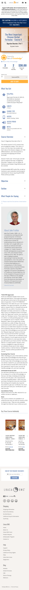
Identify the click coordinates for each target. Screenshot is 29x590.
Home (4, 527)
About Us (5, 530)
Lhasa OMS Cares (7, 532)
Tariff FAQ (5, 518)
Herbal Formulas (7, 571)
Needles (5, 568)
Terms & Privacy (14, 586)
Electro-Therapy (7, 575)
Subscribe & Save (7, 557)
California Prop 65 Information (11, 516)
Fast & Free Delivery (8, 511)
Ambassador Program (8, 537)
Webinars (5, 577)
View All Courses (9, 285)
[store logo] (14, 3)
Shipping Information (8, 509)
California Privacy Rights (9, 552)
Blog (4, 565)
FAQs (4, 555)
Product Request (7, 534)
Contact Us (6, 539)
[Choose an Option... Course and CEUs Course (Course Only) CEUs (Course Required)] (14, 77)
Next (27, 436)
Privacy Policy (6, 550)
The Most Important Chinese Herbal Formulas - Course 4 (23, 437)
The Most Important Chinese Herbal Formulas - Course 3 (10, 437)
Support (5, 548)
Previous (1, 435)
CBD (4, 573)
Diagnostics (6, 559)
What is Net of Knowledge (9, 61)
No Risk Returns (7, 514)
